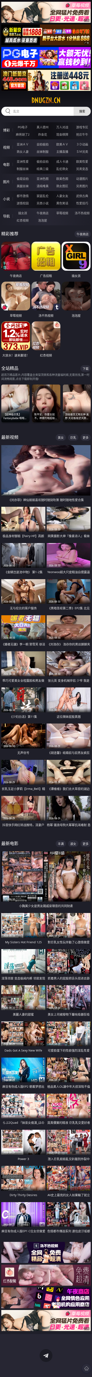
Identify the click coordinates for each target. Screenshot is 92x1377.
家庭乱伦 (43, 196)
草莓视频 (62, 213)
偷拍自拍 (43, 161)
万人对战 (62, 127)
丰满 (61, 844)
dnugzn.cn (46, 100)
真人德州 (43, 127)
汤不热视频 (82, 213)
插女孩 (22, 213)
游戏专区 (82, 127)
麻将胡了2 (23, 134)
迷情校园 (23, 203)
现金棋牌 (62, 134)
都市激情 (23, 196)
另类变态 (82, 169)
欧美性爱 (82, 161)
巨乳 (73, 437)
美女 (61, 437)
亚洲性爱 (23, 161)
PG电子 (23, 127)
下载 (86, 368)
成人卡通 (62, 161)
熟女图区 (62, 186)
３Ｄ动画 (82, 144)
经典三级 (43, 169)
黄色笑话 (62, 203)
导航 (6, 216)
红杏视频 (23, 220)
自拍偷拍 (43, 144)
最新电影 (9, 843)
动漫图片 (82, 179)
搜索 (82, 111)
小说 (6, 199)
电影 (6, 164)
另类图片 (82, 186)
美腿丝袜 (23, 186)
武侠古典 (82, 196)
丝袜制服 (43, 152)
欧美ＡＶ (62, 144)
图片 (6, 181)
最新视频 (9, 437)
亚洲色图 (43, 179)
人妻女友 (62, 196)
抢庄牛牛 (82, 134)
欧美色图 (62, 179)
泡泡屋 (42, 220)
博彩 (6, 130)
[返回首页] (86, 1368)
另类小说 (43, 203)
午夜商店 (43, 213)
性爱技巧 (82, 203)
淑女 (73, 844)
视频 (6, 147)
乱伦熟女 (62, 169)
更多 (86, 437)
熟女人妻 (23, 152)
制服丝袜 (23, 169)
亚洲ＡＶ (23, 144)
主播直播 (62, 152)
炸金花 (42, 134)
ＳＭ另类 (82, 152)
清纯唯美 (43, 186)
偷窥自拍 (23, 179)
